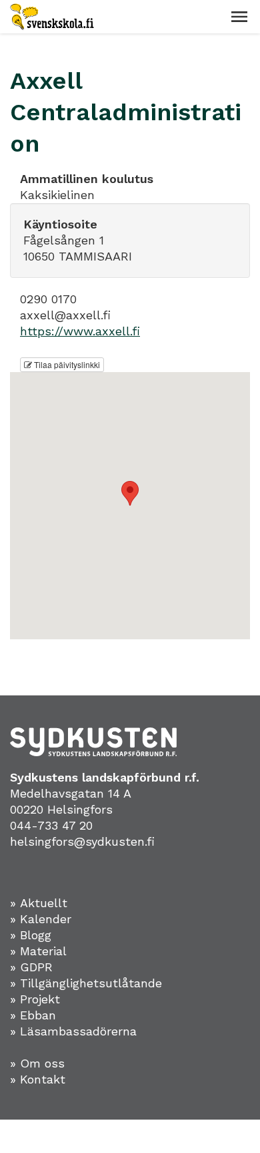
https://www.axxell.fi (80, 331)
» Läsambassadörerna (73, 1031)
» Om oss (37, 1063)
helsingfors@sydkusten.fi (82, 841)
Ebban (38, 1015)
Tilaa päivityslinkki (66, 364)
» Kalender (40, 919)
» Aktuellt (38, 903)
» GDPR (31, 967)
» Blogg (30, 935)
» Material (38, 951)
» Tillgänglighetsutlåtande (86, 983)
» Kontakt (37, 1079)
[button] (239, 16)
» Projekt (35, 999)
